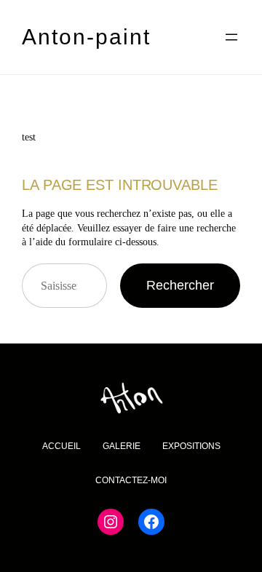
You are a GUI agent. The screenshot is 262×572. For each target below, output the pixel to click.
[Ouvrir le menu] (231, 37)
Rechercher (180, 285)
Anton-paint (86, 37)
